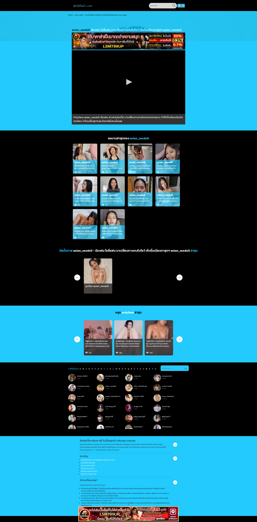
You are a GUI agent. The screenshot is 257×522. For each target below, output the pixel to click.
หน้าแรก (70, 15)
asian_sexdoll (79, 15)
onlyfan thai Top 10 (88, 468)
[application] (128, 82)
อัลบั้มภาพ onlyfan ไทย (88, 474)
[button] (181, 6)
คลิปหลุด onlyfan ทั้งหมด (89, 471)
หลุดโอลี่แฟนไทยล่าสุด (88, 462)
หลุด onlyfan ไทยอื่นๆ (88, 465)
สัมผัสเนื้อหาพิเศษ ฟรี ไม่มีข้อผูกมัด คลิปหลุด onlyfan (98, 460)
